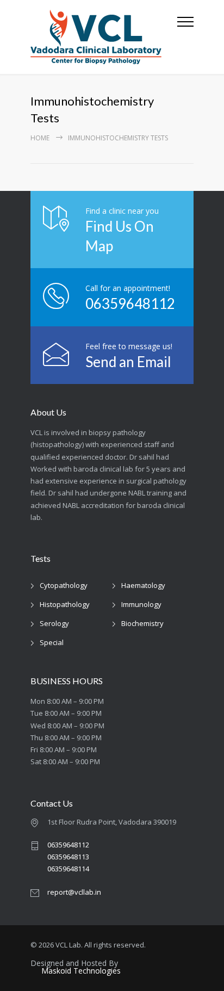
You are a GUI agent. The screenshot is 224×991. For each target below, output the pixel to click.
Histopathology (65, 604)
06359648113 (68, 857)
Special (52, 642)
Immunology (141, 604)
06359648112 (130, 303)
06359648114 (68, 869)
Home (39, 138)
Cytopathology (64, 585)
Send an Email (128, 361)
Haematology (143, 585)
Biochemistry (142, 623)
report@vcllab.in (74, 892)
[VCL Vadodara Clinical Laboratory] (103, 37)
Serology (54, 623)
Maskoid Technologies (81, 971)
